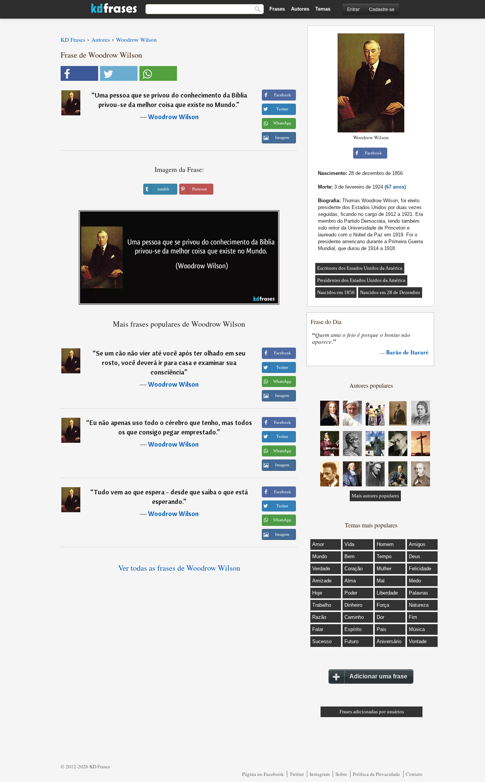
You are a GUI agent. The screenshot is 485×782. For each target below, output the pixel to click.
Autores (300, 9)
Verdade (321, 568)
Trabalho (321, 605)
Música (417, 629)
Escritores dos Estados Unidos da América (359, 268)
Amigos (417, 544)
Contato (414, 774)
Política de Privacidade (376, 774)
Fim (413, 617)
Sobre (341, 774)
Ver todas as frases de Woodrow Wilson (179, 568)
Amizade (322, 581)
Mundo (319, 556)
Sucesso (322, 641)
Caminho (354, 617)
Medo (415, 581)
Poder (350, 593)
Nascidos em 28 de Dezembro (390, 292)
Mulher (384, 568)
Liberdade (387, 593)
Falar (317, 629)
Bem (349, 556)
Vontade (418, 641)
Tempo (384, 556)
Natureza (419, 605)
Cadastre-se (381, 9)
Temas (322, 9)
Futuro (351, 641)
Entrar (353, 9)
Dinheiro (353, 605)
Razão (319, 617)
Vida (349, 544)
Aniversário (389, 641)
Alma (350, 581)
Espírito (352, 629)
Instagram (320, 774)
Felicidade (420, 568)
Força (383, 605)
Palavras (418, 593)
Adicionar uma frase (378, 676)
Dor (380, 617)
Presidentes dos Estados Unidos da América (361, 280)
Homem (385, 544)
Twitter (296, 774)
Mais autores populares (375, 496)
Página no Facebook (263, 774)
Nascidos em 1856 (336, 292)
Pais (381, 629)
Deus (414, 556)
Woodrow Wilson (173, 116)
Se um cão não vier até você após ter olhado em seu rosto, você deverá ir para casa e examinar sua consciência (171, 362)
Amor (318, 544)
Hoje (317, 593)
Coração (353, 568)
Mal (381, 581)
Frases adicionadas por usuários (372, 711)
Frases (277, 9)
